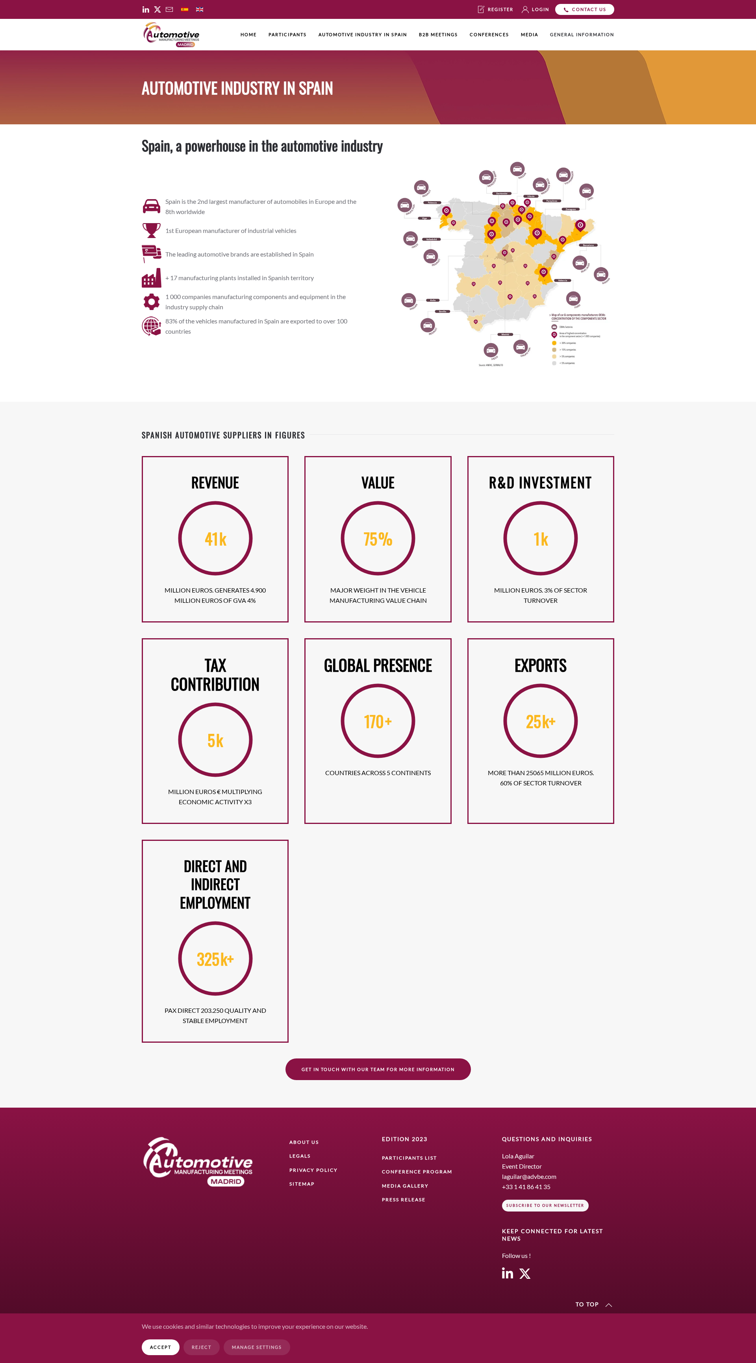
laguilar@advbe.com (529, 1176)
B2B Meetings (438, 34)
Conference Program (417, 1172)
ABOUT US (304, 1142)
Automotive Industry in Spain (363, 34)
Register (500, 9)
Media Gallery (405, 1186)
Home (249, 34)
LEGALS (300, 1156)
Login (540, 9)
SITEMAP (302, 1184)
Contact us (589, 9)
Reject (201, 1347)
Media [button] (529, 34)
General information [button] (582, 34)
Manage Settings (257, 1347)
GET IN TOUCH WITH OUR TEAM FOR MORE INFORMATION (378, 1069)
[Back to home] (171, 34)
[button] (608, 1305)
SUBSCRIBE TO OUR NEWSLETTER (545, 1205)
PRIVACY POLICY (313, 1170)
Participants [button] (288, 34)
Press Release (404, 1199)
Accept (160, 1347)
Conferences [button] (489, 34)
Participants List (409, 1158)
